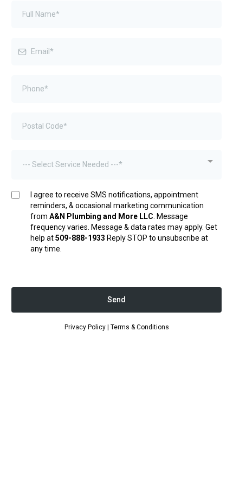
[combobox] (116, 165)
